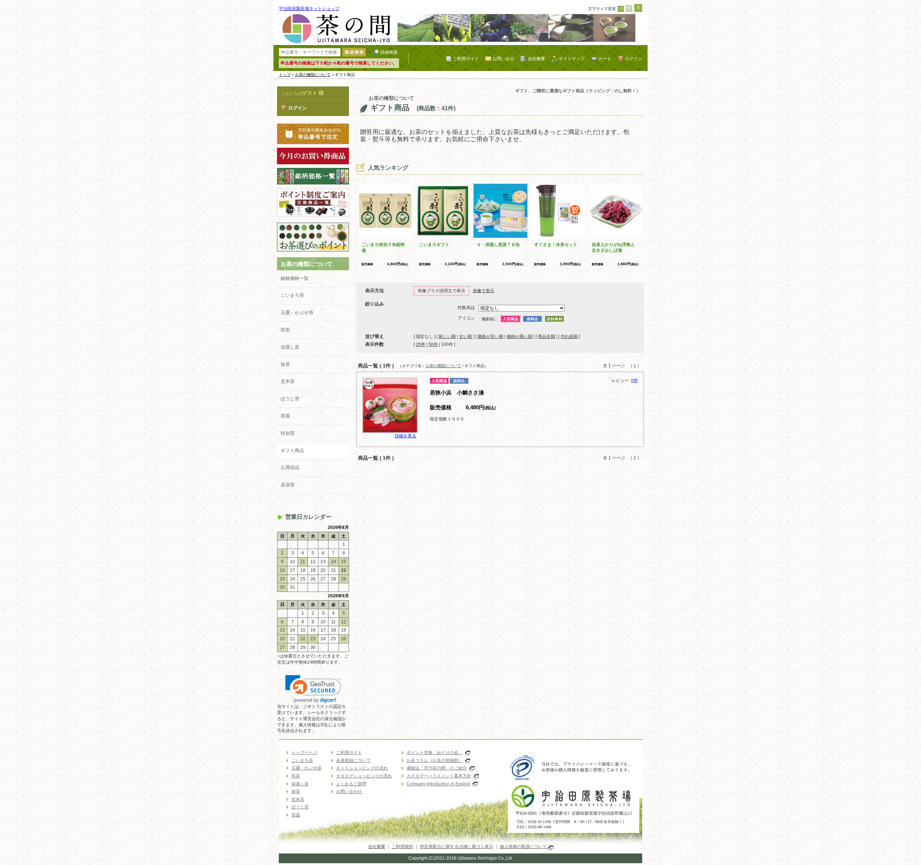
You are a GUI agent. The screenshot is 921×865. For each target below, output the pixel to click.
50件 (433, 344)
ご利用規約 (402, 846)
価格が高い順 (519, 336)
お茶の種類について (313, 74)
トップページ (304, 752)
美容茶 (288, 484)
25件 (420, 344)
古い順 (465, 336)
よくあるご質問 (351, 783)
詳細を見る (405, 435)
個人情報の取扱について (524, 846)
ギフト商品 (292, 450)
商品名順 (546, 336)
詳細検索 (389, 52)
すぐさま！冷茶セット (555, 244)
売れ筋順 (569, 336)
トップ (285, 74)
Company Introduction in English (438, 783)
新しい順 (447, 336)
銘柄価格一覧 (295, 278)
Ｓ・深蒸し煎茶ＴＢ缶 (498, 244)
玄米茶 (288, 381)
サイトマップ (572, 58)
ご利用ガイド (466, 58)
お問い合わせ (349, 791)
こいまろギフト (434, 244)
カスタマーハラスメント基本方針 (439, 776)
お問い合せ (503, 58)
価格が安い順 (490, 336)
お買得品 (290, 467)
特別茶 (288, 433)
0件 (634, 380)
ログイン (633, 58)
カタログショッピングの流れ (364, 776)
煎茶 (285, 330)
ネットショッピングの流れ (362, 768)
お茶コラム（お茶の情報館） (435, 760)
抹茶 (285, 364)
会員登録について (353, 760)
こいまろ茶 (292, 295)
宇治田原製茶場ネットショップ (309, 8)
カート (604, 58)
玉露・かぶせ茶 (297, 312)
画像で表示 (483, 290)
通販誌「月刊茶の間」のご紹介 (437, 768)
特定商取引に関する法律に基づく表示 (456, 846)
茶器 (285, 416)
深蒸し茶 (290, 347)
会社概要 (536, 58)
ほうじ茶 (290, 398)
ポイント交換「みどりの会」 (435, 752)
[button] (313, 689)
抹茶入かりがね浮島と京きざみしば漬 (613, 247)
